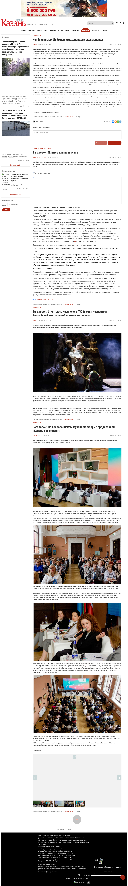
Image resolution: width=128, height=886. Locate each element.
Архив (46, 30)
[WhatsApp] (118, 121)
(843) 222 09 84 (85, 878)
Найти (6, 210)
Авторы (60, 30)
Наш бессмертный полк (42, 148)
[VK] (117, 23)
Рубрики (67, 30)
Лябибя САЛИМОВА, (39, 157)
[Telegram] (120, 121)
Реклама (39, 30)
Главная (23, 30)
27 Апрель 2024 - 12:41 (53, 157)
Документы (60, 829)
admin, (35, 45)
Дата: (4, 205)
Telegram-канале (68, 117)
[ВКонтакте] (113, 121)
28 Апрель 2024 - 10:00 (44, 44)
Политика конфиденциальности (47, 872)
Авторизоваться (101, 143)
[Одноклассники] (116, 121)
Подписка (85, 30)
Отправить (115, 142)
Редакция (75, 30)
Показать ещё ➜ (15, 165)
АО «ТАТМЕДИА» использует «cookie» (49, 866)
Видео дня (104, 30)
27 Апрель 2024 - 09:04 (44, 436)
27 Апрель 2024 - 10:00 (44, 320)
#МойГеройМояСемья (45, 299)
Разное (69, 829)
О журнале (31, 30)
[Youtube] (120, 23)
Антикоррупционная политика (47, 864)
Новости (53, 30)
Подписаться (107, 872)
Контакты (95, 30)
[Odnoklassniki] (124, 23)
